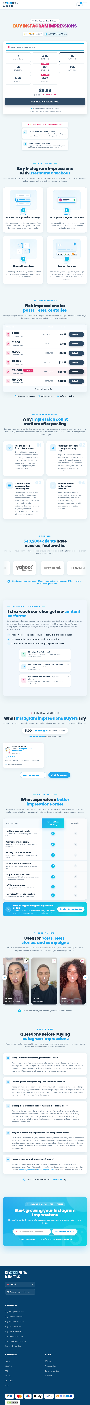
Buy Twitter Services (13, 1331)
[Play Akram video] (72, 978)
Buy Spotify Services (13, 1346)
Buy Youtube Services (14, 1336)
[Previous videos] (4, 977)
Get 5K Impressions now (45, 101)
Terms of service (52, 1371)
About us (8, 1366)
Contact (48, 1376)
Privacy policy (50, 1366)
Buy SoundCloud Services (15, 1341)
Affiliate (48, 1361)
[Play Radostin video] (15, 978)
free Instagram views (45, 1170)
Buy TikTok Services (13, 1326)
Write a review (60, 775)
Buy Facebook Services (14, 1321)
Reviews (8, 1376)
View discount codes (72, 909)
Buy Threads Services (13, 1317)
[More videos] (85, 977)
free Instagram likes (27, 1170)
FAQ (6, 1371)
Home (7, 1361)
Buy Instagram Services (14, 1312)
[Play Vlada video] (44, 978)
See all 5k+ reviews (37, 736)
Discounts (9, 1381)
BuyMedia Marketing (10, 5)
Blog (7, 1385)
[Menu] (84, 4)
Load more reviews (32, 775)
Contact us (57, 1179)
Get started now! (63, 1232)
